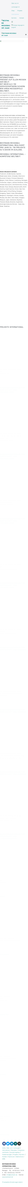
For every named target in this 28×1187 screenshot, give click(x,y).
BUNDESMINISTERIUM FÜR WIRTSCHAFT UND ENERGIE (13, 649)
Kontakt (21, 18)
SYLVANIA (4, 954)
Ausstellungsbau (15, 1152)
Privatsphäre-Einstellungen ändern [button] (12, 1182)
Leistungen (14, 7)
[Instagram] (19, 1143)
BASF (2, 896)
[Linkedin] (12, 1143)
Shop (12, 10)
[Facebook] (4, 1143)
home (3, 1148)
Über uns (14, 3)
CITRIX (3, 1075)
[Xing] (15, 1143)
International (15, 14)
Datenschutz (19, 1157)
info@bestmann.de (11, 1175)
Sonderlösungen (7, 1154)
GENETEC (4, 1015)
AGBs (3, 1159)
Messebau (14, 1150)
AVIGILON (4, 1135)
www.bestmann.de (7, 1177)
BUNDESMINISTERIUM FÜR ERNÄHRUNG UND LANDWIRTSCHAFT (12, 836)
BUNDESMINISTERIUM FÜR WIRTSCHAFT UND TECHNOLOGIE (12, 390)
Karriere (13, 18)
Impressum (11, 1157)
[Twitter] (8, 1143)
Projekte (19, 10)
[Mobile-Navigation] (26, 35)
